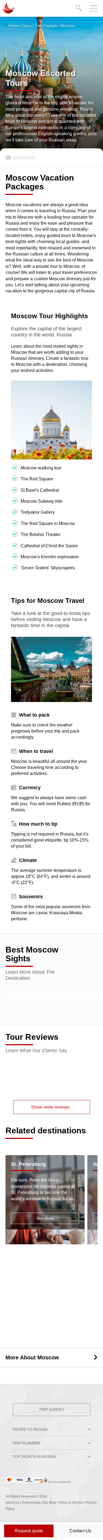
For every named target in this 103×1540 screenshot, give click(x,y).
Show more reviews (50, 1107)
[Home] (8, 8)
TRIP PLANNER (26, 1443)
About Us (12, 1502)
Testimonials (31, 1502)
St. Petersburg (28, 1164)
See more (45, 1218)
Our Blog (49, 1502)
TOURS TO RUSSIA (30, 1429)
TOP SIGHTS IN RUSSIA (34, 1456)
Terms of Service (71, 1502)
